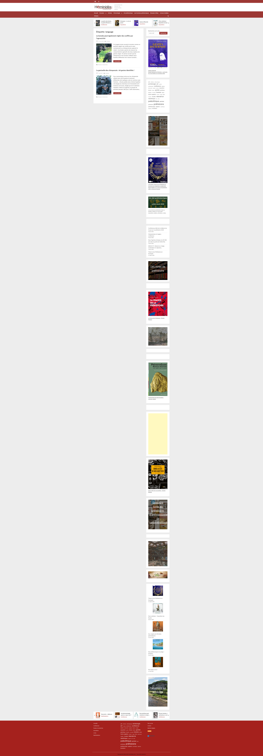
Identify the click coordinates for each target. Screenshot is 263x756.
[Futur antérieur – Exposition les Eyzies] (158, 608)
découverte (150, 88)
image (161, 94)
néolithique (151, 98)
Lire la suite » (117, 61)
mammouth (140, 734)
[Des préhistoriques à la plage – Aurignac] (158, 644)
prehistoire (150, 104)
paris (138, 741)
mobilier (149, 96)
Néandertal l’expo (163, 22)
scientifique (162, 106)
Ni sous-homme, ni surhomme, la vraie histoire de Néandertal (106, 714)
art (157, 84)
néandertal (160, 96)
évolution (154, 108)
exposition (161, 88)
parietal (162, 101)
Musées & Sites (154, 13)
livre (164, 94)
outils (159, 98)
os (156, 98)
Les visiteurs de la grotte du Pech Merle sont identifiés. (145, 714)
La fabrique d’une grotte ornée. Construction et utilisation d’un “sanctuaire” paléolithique (124, 714)
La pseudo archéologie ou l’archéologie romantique (143, 22)
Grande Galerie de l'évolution (158, 551)
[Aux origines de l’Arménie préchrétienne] (158, 626)
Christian (108, 41)
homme (158, 92)
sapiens (158, 106)
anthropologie (157, 82)
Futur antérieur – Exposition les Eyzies (106, 21)
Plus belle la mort (152, 669)
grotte (157, 90)
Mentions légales (151, 728)
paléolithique (153, 101)
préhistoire (159, 104)
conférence (157, 86)
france (153, 90)
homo (163, 92)
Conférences (123, 24)
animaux (152, 82)
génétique (162, 90)
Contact (149, 725)
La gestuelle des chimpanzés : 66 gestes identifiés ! (115, 70)
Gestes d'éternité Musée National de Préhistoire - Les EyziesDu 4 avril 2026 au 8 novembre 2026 (157, 72)
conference (150, 86)
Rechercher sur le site (153, 31)
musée (154, 96)
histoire (149, 92)
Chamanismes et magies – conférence (125, 21)
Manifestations (96, 735)
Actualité (95, 723)
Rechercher (163, 33)
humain (158, 94)
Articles (110, 13)
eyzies (127, 730)
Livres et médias (164, 13)
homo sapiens (152, 94)
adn (149, 82)
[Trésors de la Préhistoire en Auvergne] (158, 591)
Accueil (96, 13)
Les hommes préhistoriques (141, 13)
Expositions (104, 24)
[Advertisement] (157, 433)
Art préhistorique (128, 13)
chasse (160, 84)
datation (163, 86)
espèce (154, 88)
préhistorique (151, 106)
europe (157, 88)
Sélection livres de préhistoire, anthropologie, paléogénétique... (159, 128)
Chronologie (116, 13)
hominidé (154, 92)
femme (149, 90)
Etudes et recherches (103, 64)
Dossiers (102, 13)
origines (129, 738)
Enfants (96, 16)
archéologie (152, 84)
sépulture (150, 108)
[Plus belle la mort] (158, 662)
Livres (94, 732)
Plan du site (150, 723)
